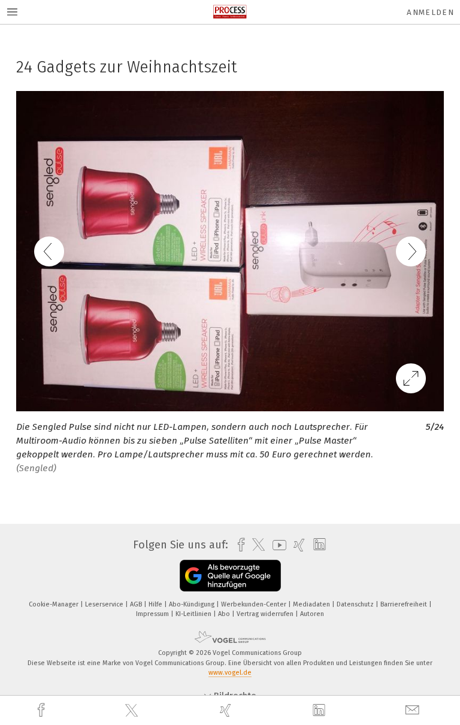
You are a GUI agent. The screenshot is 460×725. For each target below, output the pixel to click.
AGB (137, 604)
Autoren (312, 614)
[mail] (413, 710)
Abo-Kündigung (192, 604)
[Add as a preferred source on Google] (230, 575)
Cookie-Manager (54, 604)
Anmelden (430, 12)
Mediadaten (312, 604)
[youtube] (276, 545)
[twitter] (133, 710)
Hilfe (156, 604)
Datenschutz (356, 604)
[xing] (227, 710)
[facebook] (42, 710)
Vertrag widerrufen (266, 614)
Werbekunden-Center (254, 604)
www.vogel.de (230, 673)
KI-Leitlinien (194, 614)
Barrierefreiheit (404, 604)
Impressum (153, 614)
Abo (225, 614)
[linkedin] (320, 710)
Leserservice (105, 604)
